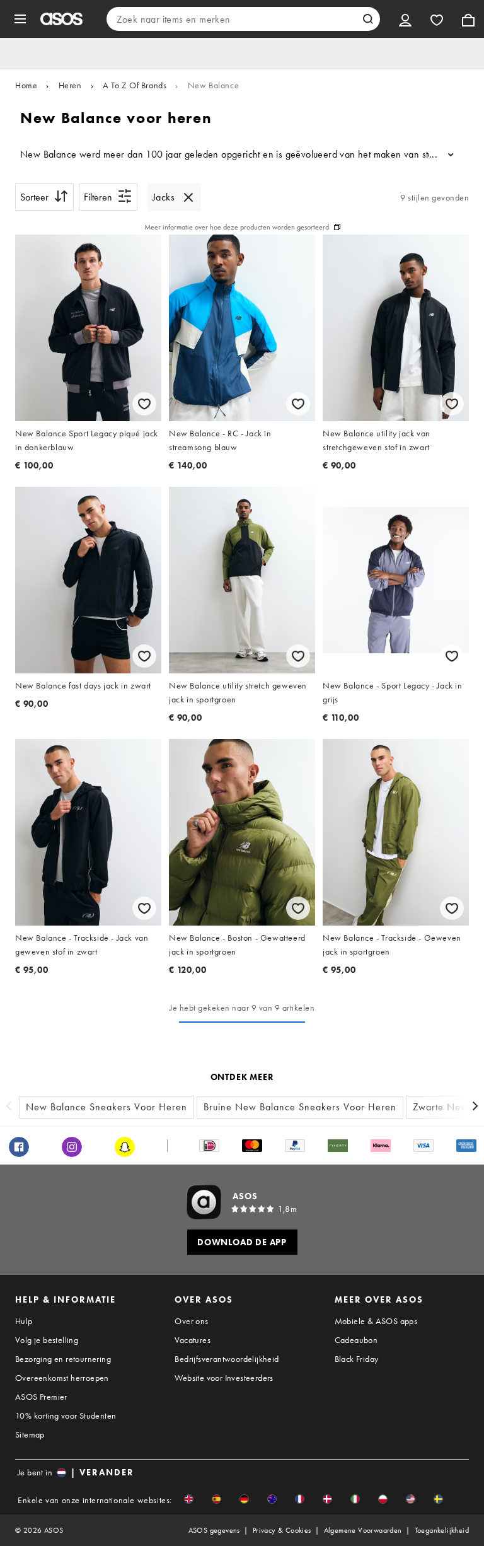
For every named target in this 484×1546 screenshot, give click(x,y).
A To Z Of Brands (135, 85)
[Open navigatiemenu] (20, 19)
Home (26, 85)
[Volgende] (475, 1107)
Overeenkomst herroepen (62, 1377)
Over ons (191, 1321)
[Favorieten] (436, 19)
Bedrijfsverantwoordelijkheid (227, 1358)
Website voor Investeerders (224, 1377)
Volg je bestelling (46, 1339)
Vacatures (192, 1339)
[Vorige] (9, 1107)
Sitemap (30, 1434)
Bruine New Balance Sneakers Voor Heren (300, 1106)
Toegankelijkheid (442, 1530)
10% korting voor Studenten (65, 1415)
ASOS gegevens (214, 1530)
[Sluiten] (188, 197)
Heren (70, 85)
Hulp (24, 1321)
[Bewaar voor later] (144, 404)
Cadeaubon (356, 1339)
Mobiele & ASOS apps (376, 1321)
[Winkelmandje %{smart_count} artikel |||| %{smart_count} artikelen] (468, 19)
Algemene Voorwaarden (363, 1530)
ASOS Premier (41, 1396)
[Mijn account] (405, 19)
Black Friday (357, 1358)
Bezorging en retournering (63, 1358)
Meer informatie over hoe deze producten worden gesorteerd (236, 227)
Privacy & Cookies (282, 1530)
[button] (188, 1499)
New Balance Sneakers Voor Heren (106, 1106)
